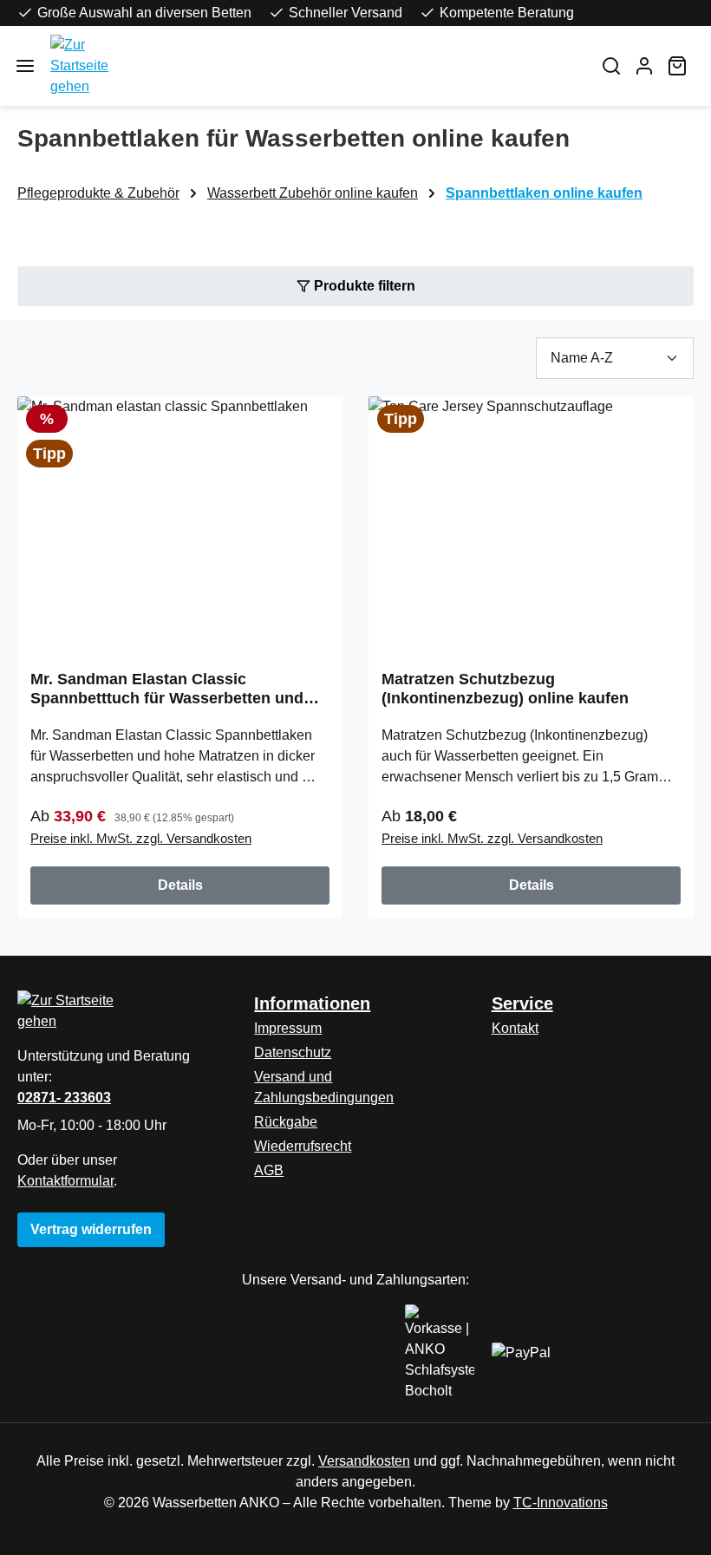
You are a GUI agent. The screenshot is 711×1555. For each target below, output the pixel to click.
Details (180, 885)
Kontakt (515, 1028)
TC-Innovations (560, 1502)
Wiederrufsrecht (302, 1146)
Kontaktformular (65, 1180)
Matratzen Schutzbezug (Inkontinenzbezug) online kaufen (505, 688)
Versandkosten (364, 1461)
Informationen (312, 1003)
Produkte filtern (362, 285)
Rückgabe (285, 1121)
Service (522, 1003)
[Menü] (25, 66)
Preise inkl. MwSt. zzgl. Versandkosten (140, 838)
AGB (269, 1170)
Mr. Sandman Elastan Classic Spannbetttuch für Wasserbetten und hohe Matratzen (166, 689)
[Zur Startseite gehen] (313, 66)
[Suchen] (611, 66)
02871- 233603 (64, 1097)
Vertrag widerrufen (91, 1229)
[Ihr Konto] (644, 66)
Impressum (288, 1028)
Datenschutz (292, 1052)
